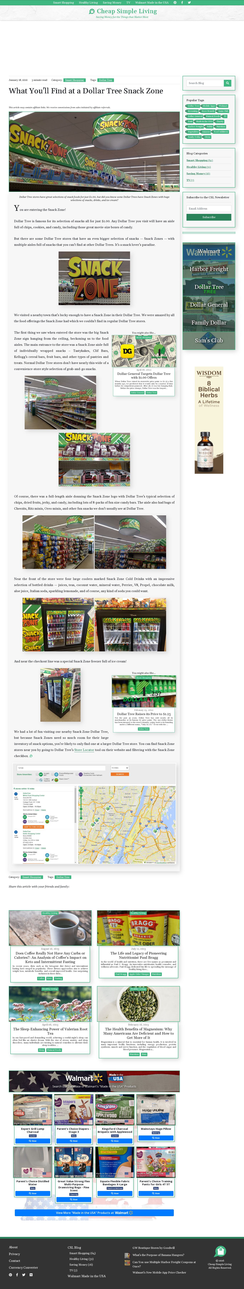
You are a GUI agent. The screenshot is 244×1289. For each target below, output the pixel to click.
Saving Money (112, 2)
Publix (209, 126)
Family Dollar (194, 137)
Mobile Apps (208, 106)
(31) (198, 167)
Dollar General (194, 116)
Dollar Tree (105, 80)
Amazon (205, 131)
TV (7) (73, 1270)
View (33, 1140)
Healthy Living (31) (81, 1259)
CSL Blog (74, 1248)
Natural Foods (212, 116)
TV (128, 2)
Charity (219, 121)
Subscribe (209, 217)
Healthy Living (88, 2)
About (13, 1247)
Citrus (207, 137)
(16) (198, 173)
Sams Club (222, 111)
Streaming (192, 111)
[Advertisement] (122, 47)
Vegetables (192, 131)
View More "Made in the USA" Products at (85, 1213)
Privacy (14, 1254)
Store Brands (208, 111)
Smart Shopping (63, 2)
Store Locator (84, 750)
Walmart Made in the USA (152, 2)
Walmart (222, 106)
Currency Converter (23, 1268)
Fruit (189, 121)
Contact (14, 1261)
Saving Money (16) (81, 1265)
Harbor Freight (195, 126)
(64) (199, 160)
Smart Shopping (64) (82, 1253)
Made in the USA (204, 121)
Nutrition (220, 126)
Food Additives (220, 131)
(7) (190, 180)
